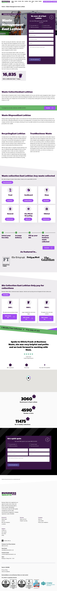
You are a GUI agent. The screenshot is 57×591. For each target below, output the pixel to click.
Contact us (4, 530)
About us (40, 519)
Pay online (4, 533)
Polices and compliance (43, 522)
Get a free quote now (35, 59)
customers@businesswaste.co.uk (9, 554)
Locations (4, 524)
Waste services (23, 519)
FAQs (3, 535)
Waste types (4, 519)
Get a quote (4, 532)
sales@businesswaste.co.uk (8, 550)
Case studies (41, 520)
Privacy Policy (5, 570)
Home (3, 6)
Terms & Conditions (6, 571)
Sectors (3, 520)
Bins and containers (6, 522)
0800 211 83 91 (5, 545)
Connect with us (7, 540)
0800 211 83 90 (48, 1)
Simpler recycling (23, 520)
